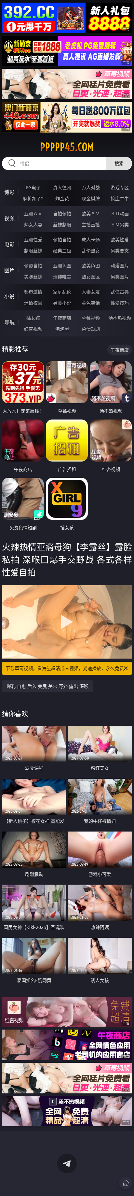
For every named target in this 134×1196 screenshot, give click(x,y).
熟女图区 (91, 277)
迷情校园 (33, 303)
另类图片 (120, 277)
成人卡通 (91, 239)
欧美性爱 (120, 239)
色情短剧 (91, 329)
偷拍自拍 (62, 239)
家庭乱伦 (62, 292)
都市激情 (33, 292)
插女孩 (33, 318)
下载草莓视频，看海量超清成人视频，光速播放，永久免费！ (67, 668)
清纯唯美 (62, 277)
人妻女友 (91, 292)
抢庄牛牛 (120, 198)
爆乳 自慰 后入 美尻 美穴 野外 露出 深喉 (47, 686)
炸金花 (62, 198)
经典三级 (62, 251)
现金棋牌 (91, 198)
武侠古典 (120, 292)
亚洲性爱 (33, 239)
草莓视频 (91, 318)
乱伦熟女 (91, 251)
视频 (9, 218)
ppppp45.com (67, 146)
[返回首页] (125, 1182)
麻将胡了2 (33, 198)
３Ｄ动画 (120, 213)
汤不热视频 (119, 318)
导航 (9, 322)
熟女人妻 (33, 224)
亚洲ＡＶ (33, 213)
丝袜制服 (62, 224)
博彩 (9, 192)
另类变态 (120, 251)
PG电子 (33, 187)
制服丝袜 (33, 251)
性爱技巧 (120, 303)
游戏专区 (120, 187)
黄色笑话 (91, 303)
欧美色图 (91, 266)
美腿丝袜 (33, 277)
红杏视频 (33, 329)
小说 (9, 296)
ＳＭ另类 (120, 224)
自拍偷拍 (62, 213)
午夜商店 (62, 318)
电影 (9, 244)
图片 (9, 270)
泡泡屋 (62, 329)
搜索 (119, 163)
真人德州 (62, 187)
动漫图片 (120, 266)
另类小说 (62, 303)
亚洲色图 (62, 266)
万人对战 (91, 187)
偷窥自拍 (33, 266)
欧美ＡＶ (91, 213)
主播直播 (91, 224)
